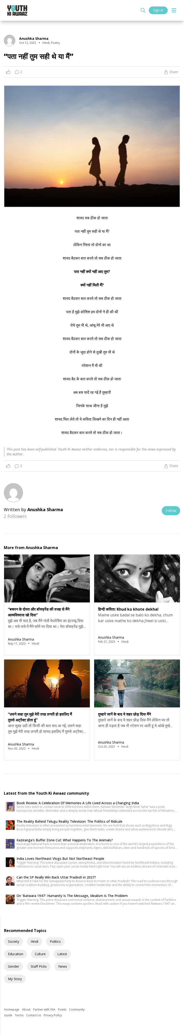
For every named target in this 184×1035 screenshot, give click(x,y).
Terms (19, 1015)
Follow (171, 510)
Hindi (34, 941)
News (62, 966)
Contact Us (34, 1015)
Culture (40, 954)
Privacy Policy (53, 1015)
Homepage (12, 1009)
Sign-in (158, 10)
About (26, 1009)
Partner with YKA (44, 1009)
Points (62, 1009)
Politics (55, 941)
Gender (13, 966)
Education (15, 954)
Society (13, 941)
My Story (15, 979)
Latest (62, 954)
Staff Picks (39, 966)
